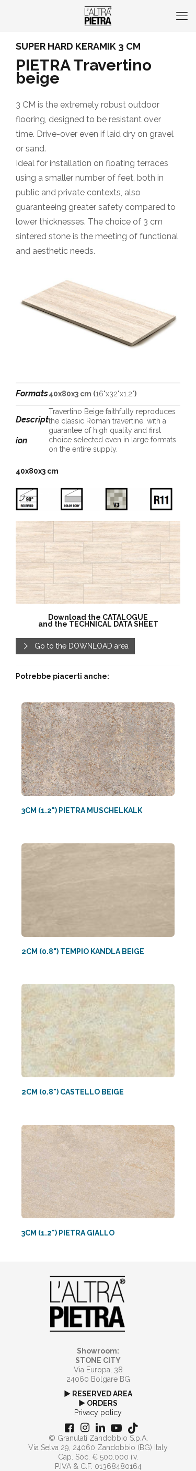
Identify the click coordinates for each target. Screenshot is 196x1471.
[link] (98, 562)
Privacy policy (98, 1412)
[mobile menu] (182, 16)
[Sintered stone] (98, 16)
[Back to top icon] (175, 1450)
